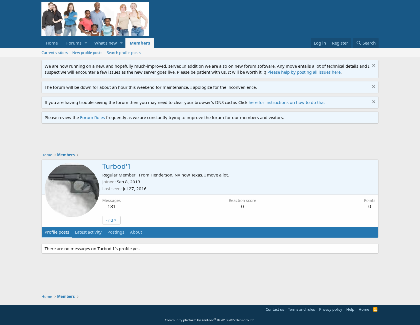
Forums (73, 43)
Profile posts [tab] (57, 232)
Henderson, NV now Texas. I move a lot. (190, 175)
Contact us (275, 309)
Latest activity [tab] (88, 232)
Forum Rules (92, 117)
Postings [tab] (115, 232)
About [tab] (136, 232)
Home (52, 43)
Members (140, 43)
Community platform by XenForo (210, 320)
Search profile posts (124, 52)
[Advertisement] (145, 139)
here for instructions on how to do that (287, 102)
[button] (86, 43)
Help (350, 309)
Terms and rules (301, 309)
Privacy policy (330, 309)
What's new (105, 43)
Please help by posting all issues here (304, 72)
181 (111, 206)
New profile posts (87, 52)
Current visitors (54, 52)
